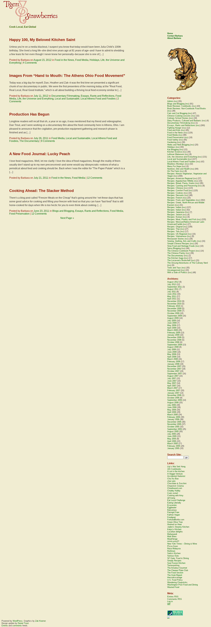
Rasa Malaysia (174, 548)
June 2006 (172, 407)
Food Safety (172, 140)
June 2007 (172, 381)
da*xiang (171, 498)
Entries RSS (172, 596)
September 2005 (174, 429)
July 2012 (171, 284)
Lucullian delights (175, 531)
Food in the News (64, 60)
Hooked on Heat (174, 524)
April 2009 (171, 328)
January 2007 (173, 393)
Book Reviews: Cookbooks (179, 106)
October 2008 (173, 342)
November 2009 (174, 311)
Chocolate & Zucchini (176, 483)
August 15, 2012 (42, 60)
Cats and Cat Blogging (177, 113)
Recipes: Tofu (173, 231)
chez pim (171, 481)
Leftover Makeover (175, 154)
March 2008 (172, 359)
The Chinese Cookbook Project (181, 251)
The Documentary (29, 141)
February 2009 (173, 332)
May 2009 (171, 325)
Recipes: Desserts (175, 195)
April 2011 (171, 299)
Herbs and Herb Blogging (178, 145)
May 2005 (171, 439)
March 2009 (172, 330)
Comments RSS (174, 599)
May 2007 (171, 383)
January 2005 (173, 448)
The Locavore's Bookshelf (178, 260)
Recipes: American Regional (179, 178)
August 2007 (173, 376)
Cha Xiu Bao (173, 478)
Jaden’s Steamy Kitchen (178, 527)
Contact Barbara (175, 36)
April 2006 (171, 412)
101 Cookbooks (174, 469)
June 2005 (172, 436)
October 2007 (173, 371)
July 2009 (171, 320)
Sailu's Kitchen (174, 553)
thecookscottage (174, 577)
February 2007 (173, 390)
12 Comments (94, 177)
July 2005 (171, 434)
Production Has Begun (29, 114)
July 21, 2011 (41, 177)
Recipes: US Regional (177, 234)
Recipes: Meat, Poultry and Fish (181, 219)
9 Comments (48, 141)
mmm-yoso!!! (173, 541)
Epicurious (172, 510)
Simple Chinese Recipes (178, 243)
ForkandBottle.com (175, 519)
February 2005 (173, 446)
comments (17, 625)
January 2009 (173, 335)
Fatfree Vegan (173, 515)
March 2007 (172, 388)
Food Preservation (19, 213)
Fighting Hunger (174, 128)
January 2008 (173, 364)
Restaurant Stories (175, 239)
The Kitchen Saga (175, 258)
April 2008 (171, 357)
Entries (5, 625)
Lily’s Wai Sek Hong (176, 466)
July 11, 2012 (41, 95)
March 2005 (172, 443)
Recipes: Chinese (175, 188)
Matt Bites (172, 536)
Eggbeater (171, 507)
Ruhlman (171, 551)
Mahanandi (172, 534)
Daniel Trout (23, 623)
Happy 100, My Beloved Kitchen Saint (42, 40)
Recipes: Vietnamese (176, 236)
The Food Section (175, 572)
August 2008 (173, 347)
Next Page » (67, 218)
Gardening (171, 142)
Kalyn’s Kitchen (174, 529)
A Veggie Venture (175, 474)
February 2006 (173, 417)
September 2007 (174, 373)
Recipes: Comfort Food (177, 190)
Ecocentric (172, 505)
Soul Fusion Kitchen (176, 563)
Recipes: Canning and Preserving (182, 186)
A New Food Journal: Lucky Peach (39, 154)
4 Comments (30, 62)
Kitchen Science (174, 152)
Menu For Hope (174, 166)
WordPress (18, 621)
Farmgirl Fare (173, 512)
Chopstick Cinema (175, 486)
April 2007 (171, 385)
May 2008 (171, 354)
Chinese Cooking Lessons (179, 116)
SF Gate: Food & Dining (178, 558)
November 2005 (174, 424)
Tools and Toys (174, 267)
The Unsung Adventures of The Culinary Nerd (187, 263)
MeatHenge (172, 539)
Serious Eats (173, 556)
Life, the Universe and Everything (35, 98)
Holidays (94, 60)
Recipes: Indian (174, 207)
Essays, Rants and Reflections (97, 95)
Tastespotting (173, 565)
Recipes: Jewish (174, 214)
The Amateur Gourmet (177, 568)
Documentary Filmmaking (65, 95)
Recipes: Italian (174, 210)
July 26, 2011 (41, 138)
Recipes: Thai (173, 229)
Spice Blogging (174, 248)
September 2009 (174, 316)
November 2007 (174, 369)
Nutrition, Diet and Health (178, 169)
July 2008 (171, 349)
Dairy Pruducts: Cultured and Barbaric (184, 120)
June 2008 (172, 352)
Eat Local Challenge (176, 500)
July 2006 (171, 405)
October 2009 (173, 313)
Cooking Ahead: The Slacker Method (41, 191)
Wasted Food (173, 587)
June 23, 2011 (41, 211)
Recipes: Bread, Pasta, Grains (181, 183)
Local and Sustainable (67, 98)
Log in (170, 601)
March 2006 (172, 414)
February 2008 (173, 361)
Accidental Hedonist (176, 476)
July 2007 (171, 378)
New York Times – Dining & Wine (182, 544)
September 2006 (174, 400)
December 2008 (174, 337)
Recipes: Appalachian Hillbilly (180, 181)
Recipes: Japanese (175, 212)
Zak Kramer (40, 621)
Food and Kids (173, 130)
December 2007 (174, 366)
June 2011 (171, 294)
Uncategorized (173, 270)
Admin (170, 101)
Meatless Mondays (175, 164)
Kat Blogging (173, 149)
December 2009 (174, 308)
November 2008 (174, 340)
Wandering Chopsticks (177, 582)
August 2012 (173, 282)
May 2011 (171, 296)
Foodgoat (171, 517)
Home (170, 33)
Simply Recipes (174, 560)
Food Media (81, 60)
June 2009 (172, 323)
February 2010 (173, 306)
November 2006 (174, 395)
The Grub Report (174, 575)
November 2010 (174, 304)
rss (175, 101)
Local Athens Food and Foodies (98, 98)
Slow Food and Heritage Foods (181, 246)
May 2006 (171, 410)
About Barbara (174, 38)
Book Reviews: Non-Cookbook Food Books (186, 108)
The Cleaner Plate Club (177, 570)
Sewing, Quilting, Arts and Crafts (181, 241)
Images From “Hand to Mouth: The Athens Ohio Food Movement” (67, 75)
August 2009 (173, 318)
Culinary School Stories (177, 118)
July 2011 (171, 291)
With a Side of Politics (177, 272)
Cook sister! (172, 493)
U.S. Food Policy (175, 580)
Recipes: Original (175, 226)
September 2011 (174, 287)
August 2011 (172, 289)
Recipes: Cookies (175, 193)
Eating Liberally (174, 503)
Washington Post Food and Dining (182, 585)
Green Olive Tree (175, 522)
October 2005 (173, 426)
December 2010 (174, 301)
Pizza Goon (172, 546)
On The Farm (173, 171)
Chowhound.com (174, 488)
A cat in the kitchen (176, 471)
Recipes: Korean (174, 217)
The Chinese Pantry (176, 253)
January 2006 (173, 419)
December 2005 (174, 422)
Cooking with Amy (175, 495)
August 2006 (173, 402)
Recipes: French (174, 198)
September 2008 (174, 345)
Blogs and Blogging (63, 211)
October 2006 (173, 398)
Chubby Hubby (173, 491)
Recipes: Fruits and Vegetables (181, 200)
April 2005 (171, 441)
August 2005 (173, 431)
